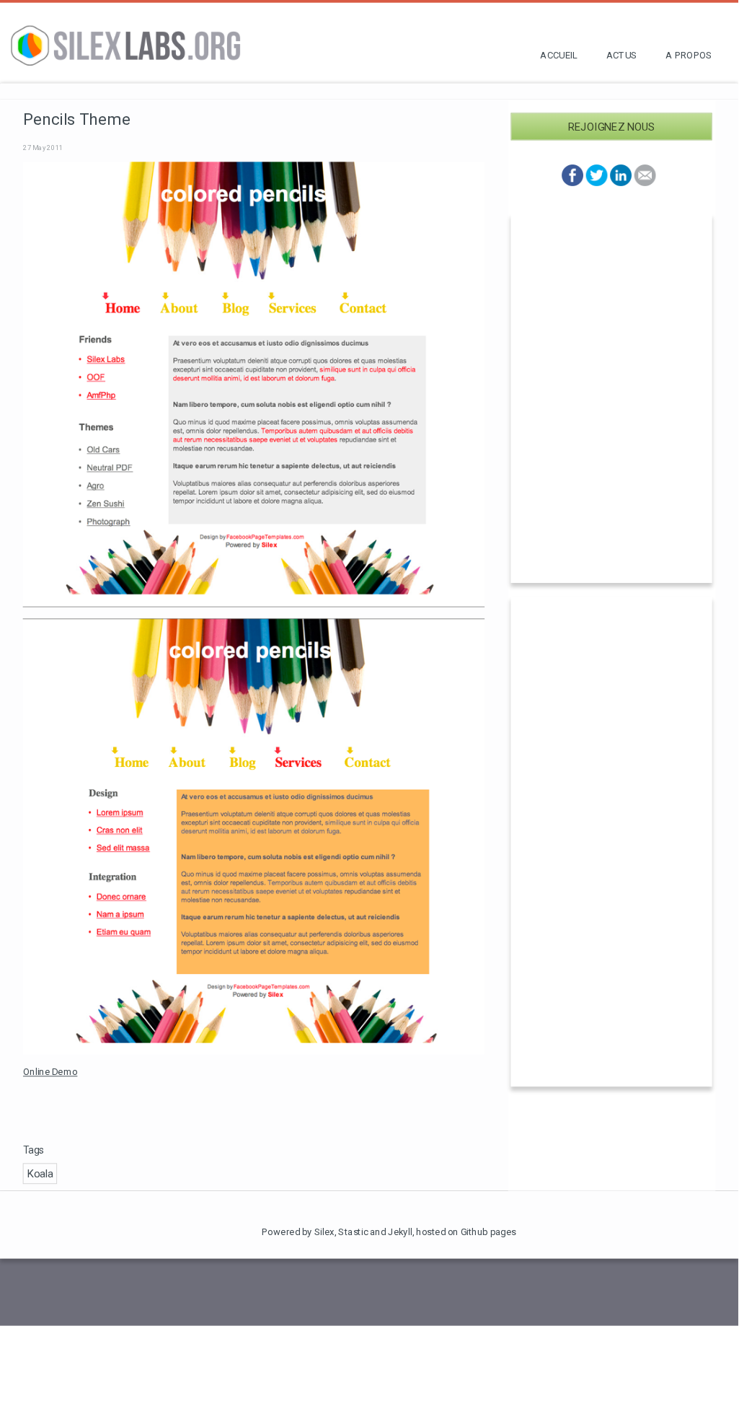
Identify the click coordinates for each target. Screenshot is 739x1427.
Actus (621, 55)
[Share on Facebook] (572, 182)
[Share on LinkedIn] (621, 182)
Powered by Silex (298, 1231)
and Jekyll (391, 1231)
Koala (40, 1173)
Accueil (558, 55)
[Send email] (644, 182)
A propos (688, 55)
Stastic (353, 1231)
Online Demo (50, 1072)
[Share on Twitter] (596, 182)
